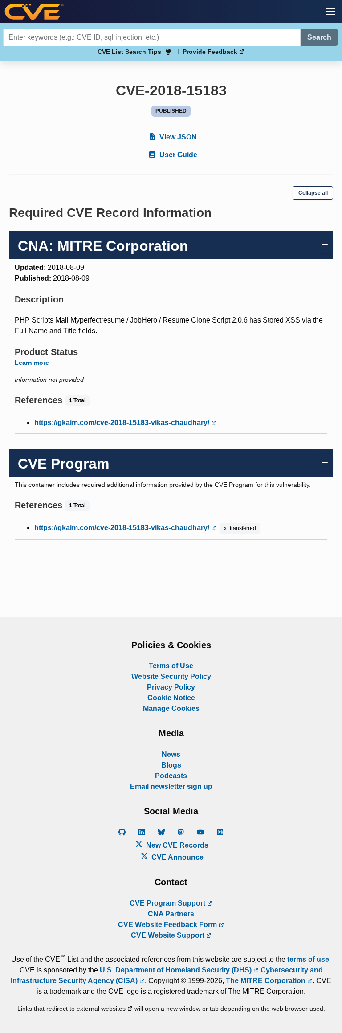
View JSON (177, 137)
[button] (330, 11)
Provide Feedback (211, 51)
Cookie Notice (171, 698)
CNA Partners (171, 914)
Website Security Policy (171, 676)
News (171, 754)
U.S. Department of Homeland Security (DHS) (176, 970)
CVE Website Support (168, 935)
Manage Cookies (171, 708)
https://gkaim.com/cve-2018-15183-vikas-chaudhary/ (122, 422)
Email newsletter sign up (171, 786)
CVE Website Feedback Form (168, 924)
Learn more (32, 362)
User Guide (177, 155)
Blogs (171, 765)
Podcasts (171, 776)
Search (319, 37)
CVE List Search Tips (129, 51)
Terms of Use (171, 666)
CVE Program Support (168, 903)
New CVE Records (176, 845)
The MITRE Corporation (266, 980)
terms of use (308, 959)
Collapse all (313, 193)
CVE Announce (177, 857)
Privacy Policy (171, 687)
